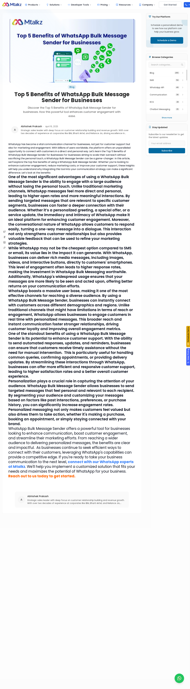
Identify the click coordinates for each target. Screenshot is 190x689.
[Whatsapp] (179, 678)
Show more (167, 118)
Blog (71, 86)
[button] (188, 336)
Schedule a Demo (166, 40)
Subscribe (167, 150)
